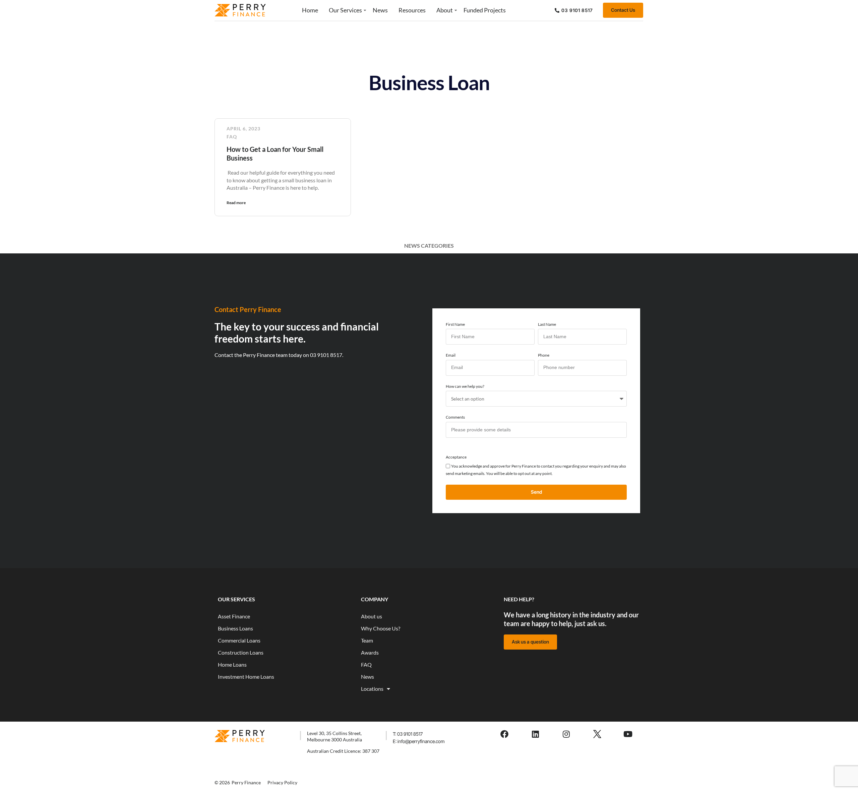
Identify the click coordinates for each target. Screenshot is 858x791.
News (380, 10)
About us (371, 616)
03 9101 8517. (326, 355)
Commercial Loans (239, 640)
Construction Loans (240, 652)
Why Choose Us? (380, 628)
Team (367, 640)
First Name (455, 324)
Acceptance (456, 457)
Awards (370, 652)
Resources (412, 10)
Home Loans (232, 664)
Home (310, 10)
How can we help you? (465, 386)
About (444, 10)
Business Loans (235, 628)
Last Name (547, 324)
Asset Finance (234, 616)
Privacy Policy (282, 782)
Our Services (345, 10)
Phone (543, 355)
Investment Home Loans (246, 676)
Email (450, 355)
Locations (372, 688)
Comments (455, 417)
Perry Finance (246, 782)
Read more (236, 202)
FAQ (232, 136)
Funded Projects (485, 10)
